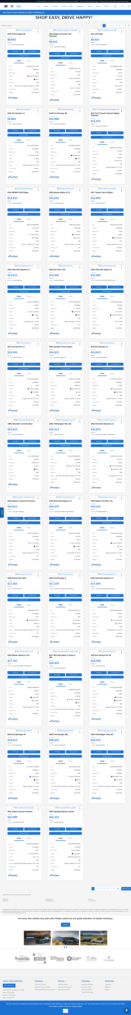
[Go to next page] (125, 25)
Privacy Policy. (77, 1006)
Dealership (109, 981)
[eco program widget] (74, 958)
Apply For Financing (87, 984)
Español (107, 989)
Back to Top (126, 888)
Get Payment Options (24, 55)
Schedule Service (63, 984)
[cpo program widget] (39, 958)
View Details (15, 51)
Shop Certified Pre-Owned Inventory (45, 989)
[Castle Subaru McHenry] (9, 6)
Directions (108, 987)
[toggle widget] (126, 1010)
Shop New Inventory (40, 984)
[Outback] (37, 938)
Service (61, 981)
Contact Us (10, 985)
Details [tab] (19, 60)
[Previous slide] (64, 947)
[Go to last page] (129, 25)
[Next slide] (66, 947)
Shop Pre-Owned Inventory (42, 987)
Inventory (39, 981)
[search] (129, 6)
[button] (38, 31)
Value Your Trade (86, 987)
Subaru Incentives (87, 989)
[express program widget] (56, 958)
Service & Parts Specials (65, 987)
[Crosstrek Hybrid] (93, 938)
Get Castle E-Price (32, 51)
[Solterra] (65, 938)
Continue (65, 924)
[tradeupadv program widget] (22, 958)
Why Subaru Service (64, 989)
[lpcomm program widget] (91, 958)
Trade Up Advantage (87, 992)
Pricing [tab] (29, 60)
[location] (81, 1)
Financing (86, 981)
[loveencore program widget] (109, 958)
